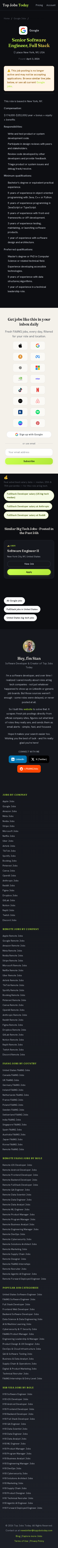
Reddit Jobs (9, 885)
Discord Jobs (9, 920)
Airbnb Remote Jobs (13, 980)
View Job (29, 563)
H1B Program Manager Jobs (17, 1453)
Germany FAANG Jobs (14, 1085)
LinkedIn (20, 759)
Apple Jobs (8, 801)
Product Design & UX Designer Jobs (21, 1343)
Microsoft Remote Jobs (15, 965)
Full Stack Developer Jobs (16, 1304)
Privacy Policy (37, 1541)
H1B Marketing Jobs (13, 1483)
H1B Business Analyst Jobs (16, 1458)
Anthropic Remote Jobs (15, 1014)
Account (50, 5)
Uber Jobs (8, 840)
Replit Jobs (8, 910)
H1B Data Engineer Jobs (15, 1433)
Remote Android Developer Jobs (20, 1169)
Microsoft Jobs (10, 831)
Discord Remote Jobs (14, 1054)
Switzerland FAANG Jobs (15, 1114)
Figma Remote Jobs (13, 1024)
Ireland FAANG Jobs (13, 1089)
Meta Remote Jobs (12, 950)
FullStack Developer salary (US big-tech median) (28, 495)
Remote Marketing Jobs (15, 1249)
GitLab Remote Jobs (13, 1034)
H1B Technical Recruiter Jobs (18, 1498)
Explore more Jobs (32, 1536)
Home (7, 18)
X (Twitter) (41, 759)
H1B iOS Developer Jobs (15, 1399)
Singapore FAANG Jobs (15, 1124)
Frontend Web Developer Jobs (19, 1309)
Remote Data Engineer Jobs (17, 1199)
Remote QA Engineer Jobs (16, 1189)
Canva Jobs (9, 870)
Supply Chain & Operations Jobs (20, 1363)
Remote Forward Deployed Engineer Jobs (24, 1278)
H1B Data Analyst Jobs (14, 1438)
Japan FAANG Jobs (13, 1139)
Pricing (39, 5)
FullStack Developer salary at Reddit (26, 515)
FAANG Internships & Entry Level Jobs (22, 1378)
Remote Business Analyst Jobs (18, 1224)
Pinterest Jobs (10, 865)
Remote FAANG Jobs (13, 1149)
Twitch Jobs (9, 915)
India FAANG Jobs (12, 1119)
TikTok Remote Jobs (13, 985)
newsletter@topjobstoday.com (36, 1530)
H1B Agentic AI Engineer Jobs (18, 1503)
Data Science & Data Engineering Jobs (22, 1319)
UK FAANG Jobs (11, 1080)
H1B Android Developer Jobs (18, 1404)
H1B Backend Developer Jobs (18, 1413)
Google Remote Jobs (13, 940)
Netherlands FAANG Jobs (16, 1094)
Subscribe (29, 461)
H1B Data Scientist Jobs (15, 1428)
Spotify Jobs (9, 855)
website (28, 709)
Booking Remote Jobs (14, 995)
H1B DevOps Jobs (12, 1468)
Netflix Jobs (9, 836)
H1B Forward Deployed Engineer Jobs (22, 1507)
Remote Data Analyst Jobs (16, 1204)
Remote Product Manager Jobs (19, 1214)
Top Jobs (16, 5)
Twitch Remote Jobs (13, 1049)
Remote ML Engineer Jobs (16, 1209)
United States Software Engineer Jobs (22, 1294)
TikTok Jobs (9, 850)
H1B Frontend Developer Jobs (18, 1409)
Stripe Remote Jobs (13, 960)
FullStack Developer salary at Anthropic (28, 506)
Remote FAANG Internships (16, 1264)
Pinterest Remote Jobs (14, 1000)
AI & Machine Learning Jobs (17, 1324)
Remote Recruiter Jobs (14, 1268)
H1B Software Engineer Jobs (17, 1394)
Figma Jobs (8, 890)
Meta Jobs (8, 816)
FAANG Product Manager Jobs (18, 1334)
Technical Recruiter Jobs (16, 1373)
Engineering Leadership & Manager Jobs (23, 1338)
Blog (18, 1536)
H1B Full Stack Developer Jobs (19, 1418)
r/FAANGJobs (31, 768)
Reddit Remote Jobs (13, 1019)
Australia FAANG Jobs (14, 1134)
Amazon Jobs (10, 811)
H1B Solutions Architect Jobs (18, 1478)
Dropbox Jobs (10, 895)
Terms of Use (21, 1541)
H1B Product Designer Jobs (17, 1493)
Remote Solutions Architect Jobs (20, 1244)
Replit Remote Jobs (13, 1044)
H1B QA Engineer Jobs (14, 1423)
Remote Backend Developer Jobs (20, 1179)
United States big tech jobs (20, 617)
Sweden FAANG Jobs (13, 1109)
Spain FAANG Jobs (12, 1129)
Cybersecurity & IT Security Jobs (20, 1329)
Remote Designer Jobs (14, 1258)
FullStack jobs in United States (22, 609)
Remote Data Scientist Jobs (17, 1194)
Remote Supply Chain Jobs (16, 1254)
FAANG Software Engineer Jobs (19, 1299)
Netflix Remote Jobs (13, 970)
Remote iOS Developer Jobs (17, 1164)
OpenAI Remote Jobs (13, 1009)
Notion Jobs (9, 905)
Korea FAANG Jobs (13, 1144)
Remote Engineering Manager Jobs (21, 1229)
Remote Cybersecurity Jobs (17, 1239)
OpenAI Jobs (9, 875)
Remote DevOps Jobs (14, 1234)
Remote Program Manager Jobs (19, 1219)
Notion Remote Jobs (13, 1039)
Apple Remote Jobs (13, 935)
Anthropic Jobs (11, 880)
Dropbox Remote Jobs (14, 1029)
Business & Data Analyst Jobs (18, 1358)
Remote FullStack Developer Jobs (20, 1184)
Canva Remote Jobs (13, 1005)
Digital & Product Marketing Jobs (20, 1368)
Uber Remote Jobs (12, 975)
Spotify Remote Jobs (13, 990)
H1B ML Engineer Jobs (14, 1443)
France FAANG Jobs (13, 1099)
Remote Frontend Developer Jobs (20, 1174)
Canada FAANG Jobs (13, 1075)
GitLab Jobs (9, 900)
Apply (29, 572)
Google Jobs (20, 18)
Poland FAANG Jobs (13, 1104)
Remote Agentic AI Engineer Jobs (20, 1273)
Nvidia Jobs (9, 821)
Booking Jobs (10, 860)
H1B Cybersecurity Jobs (15, 1473)
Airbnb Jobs (9, 845)
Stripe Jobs (9, 826)
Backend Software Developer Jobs (21, 1314)
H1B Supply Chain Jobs (15, 1488)
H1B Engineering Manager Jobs (19, 1463)
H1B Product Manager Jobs (17, 1448)
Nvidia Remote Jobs (13, 955)
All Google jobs (14, 600)
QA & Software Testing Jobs (17, 1353)
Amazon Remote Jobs (14, 945)
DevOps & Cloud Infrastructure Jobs (22, 1348)
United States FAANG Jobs (16, 1070)
